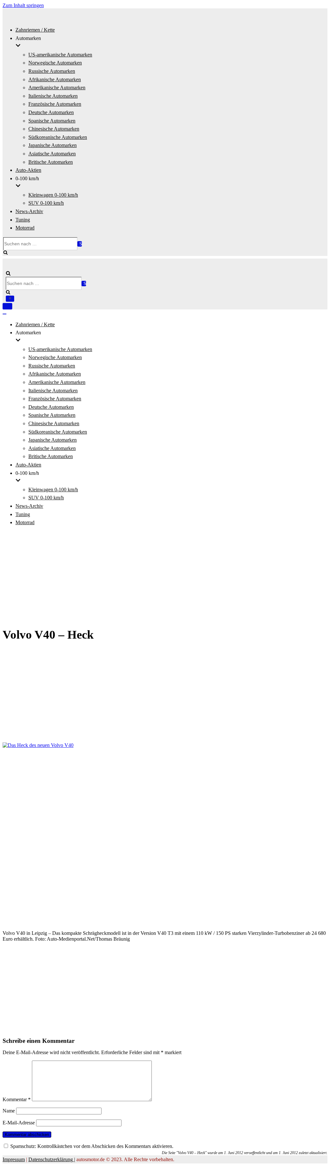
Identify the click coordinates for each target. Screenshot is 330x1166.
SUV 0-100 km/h (46, 203)
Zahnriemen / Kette (35, 30)
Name (9, 1110)
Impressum (14, 1159)
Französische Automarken (54, 104)
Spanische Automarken (51, 120)
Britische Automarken (50, 162)
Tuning (22, 219)
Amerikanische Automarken (56, 87)
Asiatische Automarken (52, 153)
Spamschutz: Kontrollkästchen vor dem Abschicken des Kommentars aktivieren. (91, 1146)
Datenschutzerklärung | (51, 1159)
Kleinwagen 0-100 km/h (53, 195)
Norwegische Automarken (55, 62)
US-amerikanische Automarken (60, 54)
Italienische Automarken (53, 96)
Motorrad (24, 227)
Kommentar (17, 1099)
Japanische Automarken (52, 145)
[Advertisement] (165, 577)
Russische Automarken (51, 71)
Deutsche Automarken (51, 112)
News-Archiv (29, 211)
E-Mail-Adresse (19, 1122)
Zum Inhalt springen (23, 5)
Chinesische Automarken (53, 129)
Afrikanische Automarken (54, 79)
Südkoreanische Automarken (57, 137)
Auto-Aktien (28, 170)
